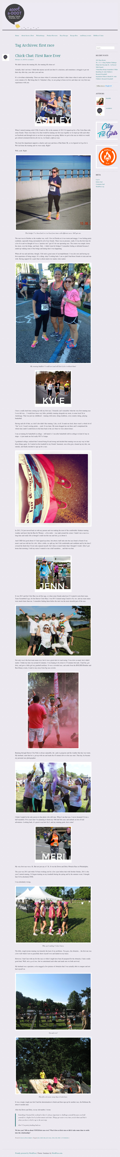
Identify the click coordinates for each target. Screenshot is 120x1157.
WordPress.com (57, 1153)
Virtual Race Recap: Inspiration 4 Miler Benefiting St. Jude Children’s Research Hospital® (107, 72)
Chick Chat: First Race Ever (38, 56)
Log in (97, 179)
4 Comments (65, 1138)
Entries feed (99, 182)
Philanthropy (40, 35)
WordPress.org (100, 186)
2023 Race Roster (101, 60)
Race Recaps (64, 35)
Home (17, 35)
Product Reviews (52, 35)
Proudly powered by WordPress (25, 1153)
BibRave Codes (98, 35)
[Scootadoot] (60, 17)
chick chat (43, 1138)
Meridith (108, 98)
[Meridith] (100, 105)
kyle (56, 1138)
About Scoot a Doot (27, 35)
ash (38, 1138)
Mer (59, 1138)
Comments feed (100, 184)
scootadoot (31, 59)
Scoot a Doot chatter (26, 1138)
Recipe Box (74, 35)
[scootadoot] (100, 115)
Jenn (53, 1138)
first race (48, 1138)
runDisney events (85, 35)
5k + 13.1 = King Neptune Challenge (106, 62)
